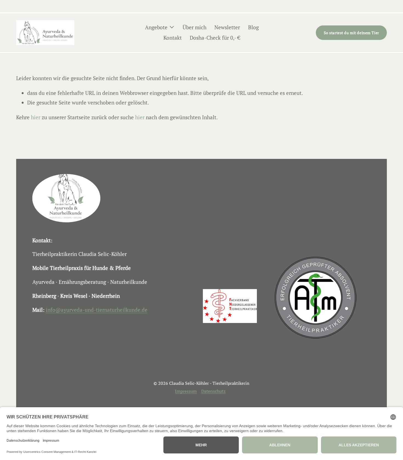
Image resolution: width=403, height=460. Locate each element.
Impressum (186, 391)
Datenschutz (213, 391)
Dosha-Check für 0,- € (215, 37)
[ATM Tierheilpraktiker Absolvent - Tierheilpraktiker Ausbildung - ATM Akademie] (315, 336)
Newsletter (227, 27)
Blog (253, 27)
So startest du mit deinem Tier (351, 32)
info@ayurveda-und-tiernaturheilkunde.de (96, 309)
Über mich (194, 27)
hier (35, 117)
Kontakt (172, 37)
